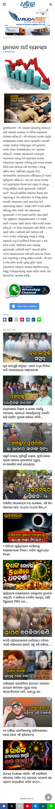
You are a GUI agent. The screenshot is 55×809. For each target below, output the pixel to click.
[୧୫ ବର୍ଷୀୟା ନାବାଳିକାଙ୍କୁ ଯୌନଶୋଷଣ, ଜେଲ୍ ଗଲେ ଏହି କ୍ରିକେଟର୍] (27, 712)
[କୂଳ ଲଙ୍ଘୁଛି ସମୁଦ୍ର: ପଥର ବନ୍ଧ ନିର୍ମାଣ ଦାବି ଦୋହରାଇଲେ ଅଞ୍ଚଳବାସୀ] (27, 347)
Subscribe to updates (27, 306)
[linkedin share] (28, 320)
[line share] (39, 320)
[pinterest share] (22, 320)
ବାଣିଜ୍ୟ (17, 37)
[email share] (16, 320)
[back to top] (48, 797)
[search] (50, 4)
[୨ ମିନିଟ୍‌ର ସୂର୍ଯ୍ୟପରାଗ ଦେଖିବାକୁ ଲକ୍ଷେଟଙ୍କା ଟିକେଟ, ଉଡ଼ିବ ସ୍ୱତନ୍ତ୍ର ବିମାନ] (27, 528)
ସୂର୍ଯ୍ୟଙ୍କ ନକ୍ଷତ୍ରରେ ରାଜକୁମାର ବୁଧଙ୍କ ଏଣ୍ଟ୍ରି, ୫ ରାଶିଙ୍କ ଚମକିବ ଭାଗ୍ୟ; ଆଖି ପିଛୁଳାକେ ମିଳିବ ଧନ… (27, 597)
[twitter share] (10, 319)
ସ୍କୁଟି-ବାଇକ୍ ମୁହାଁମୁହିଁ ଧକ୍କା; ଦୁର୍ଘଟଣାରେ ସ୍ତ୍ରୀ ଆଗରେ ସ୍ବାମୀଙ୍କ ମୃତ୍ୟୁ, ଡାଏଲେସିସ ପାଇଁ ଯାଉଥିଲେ (26, 460)
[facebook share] (4, 320)
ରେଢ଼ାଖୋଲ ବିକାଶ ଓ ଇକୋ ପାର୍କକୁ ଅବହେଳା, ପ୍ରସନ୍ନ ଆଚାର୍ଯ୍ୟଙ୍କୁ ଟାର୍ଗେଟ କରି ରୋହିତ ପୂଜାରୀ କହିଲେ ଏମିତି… (26, 413)
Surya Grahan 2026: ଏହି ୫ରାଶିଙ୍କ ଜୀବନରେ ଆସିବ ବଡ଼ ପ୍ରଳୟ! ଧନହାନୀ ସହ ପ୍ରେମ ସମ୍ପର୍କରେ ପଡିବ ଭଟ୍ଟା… (27, 777)
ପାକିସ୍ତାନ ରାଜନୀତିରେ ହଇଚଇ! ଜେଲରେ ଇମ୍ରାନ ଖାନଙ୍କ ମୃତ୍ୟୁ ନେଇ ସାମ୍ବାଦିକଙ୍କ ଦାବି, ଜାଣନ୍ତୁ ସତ (26, 687)
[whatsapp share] (33, 320)
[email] (20, 806)
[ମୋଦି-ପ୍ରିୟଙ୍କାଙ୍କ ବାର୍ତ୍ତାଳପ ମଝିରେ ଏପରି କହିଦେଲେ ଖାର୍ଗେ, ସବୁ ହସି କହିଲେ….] (27, 622)
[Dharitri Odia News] (28, 4)
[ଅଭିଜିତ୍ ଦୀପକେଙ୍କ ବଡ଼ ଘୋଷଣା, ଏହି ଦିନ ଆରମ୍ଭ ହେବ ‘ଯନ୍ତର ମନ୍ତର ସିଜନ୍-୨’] (27, 485)
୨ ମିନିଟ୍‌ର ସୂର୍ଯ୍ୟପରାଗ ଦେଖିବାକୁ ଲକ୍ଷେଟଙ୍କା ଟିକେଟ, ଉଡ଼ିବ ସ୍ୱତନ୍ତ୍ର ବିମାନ (26, 550)
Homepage (8, 37)
